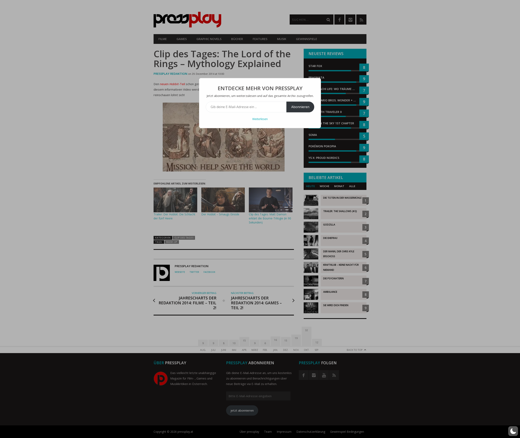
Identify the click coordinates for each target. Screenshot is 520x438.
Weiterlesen (260, 119)
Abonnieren (300, 107)
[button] (513, 431)
